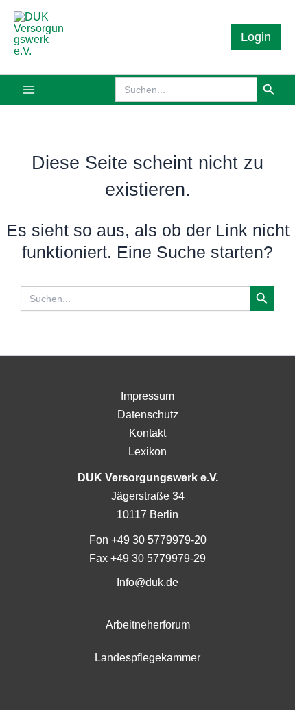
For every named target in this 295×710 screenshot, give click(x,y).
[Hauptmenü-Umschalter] (29, 90)
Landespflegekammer (147, 657)
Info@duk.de (147, 582)
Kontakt (147, 433)
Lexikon (147, 451)
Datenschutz (147, 414)
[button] (256, 37)
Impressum (147, 396)
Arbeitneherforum (148, 624)
